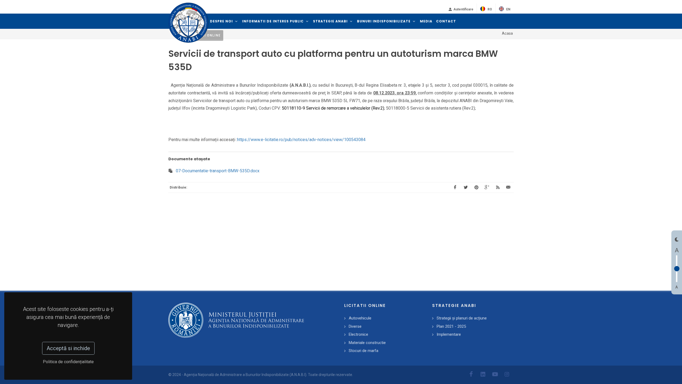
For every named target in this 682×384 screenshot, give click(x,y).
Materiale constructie (367, 342)
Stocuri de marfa (363, 350)
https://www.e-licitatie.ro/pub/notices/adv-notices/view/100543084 (301, 139)
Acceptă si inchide (68, 348)
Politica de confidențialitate (68, 361)
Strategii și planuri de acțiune (462, 318)
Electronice (358, 334)
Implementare (449, 334)
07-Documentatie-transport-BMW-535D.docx (217, 170)
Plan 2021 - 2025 (451, 326)
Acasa (507, 33)
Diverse (355, 326)
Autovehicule (360, 318)
